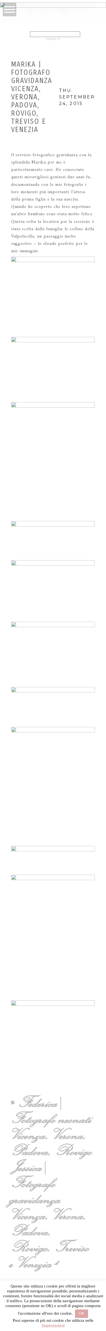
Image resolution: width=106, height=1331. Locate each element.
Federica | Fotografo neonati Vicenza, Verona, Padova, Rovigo (52, 1126)
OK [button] (81, 1313)
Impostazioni (53, 1325)
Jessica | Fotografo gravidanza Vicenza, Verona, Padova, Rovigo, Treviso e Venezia (51, 1215)
